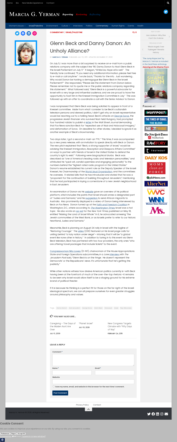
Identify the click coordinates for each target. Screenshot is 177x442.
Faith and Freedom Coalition (112, 204)
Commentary (102, 25)
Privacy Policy (82, 404)
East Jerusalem (74, 308)
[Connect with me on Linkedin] (157, 414)
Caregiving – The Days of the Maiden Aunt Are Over (63, 326)
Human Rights (118, 25)
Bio (17, 3)
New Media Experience (32, 3)
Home (10, 3)
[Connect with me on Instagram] (162, 414)
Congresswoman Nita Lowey (65, 251)
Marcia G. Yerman (60, 57)
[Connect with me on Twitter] (149, 414)
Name (55, 368)
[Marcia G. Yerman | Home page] (56, 14)
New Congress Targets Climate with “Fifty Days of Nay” (120, 326)
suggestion (91, 198)
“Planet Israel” (86, 323)
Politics (89, 25)
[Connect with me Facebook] (153, 414)
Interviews (78, 25)
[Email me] (166, 414)
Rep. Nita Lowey (125, 308)
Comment (57, 352)
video (81, 231)
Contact (50, 3)
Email (98, 368)
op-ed (79, 211)
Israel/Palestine (36, 25)
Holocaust (108, 308)
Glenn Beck (98, 308)
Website (56, 377)
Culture (64, 25)
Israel (116, 308)
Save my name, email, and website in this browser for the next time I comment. (90, 386)
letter (89, 122)
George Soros (121, 115)
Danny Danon (62, 308)
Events (131, 25)
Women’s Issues (16, 25)
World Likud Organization (98, 171)
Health (140, 25)
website (89, 191)
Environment (52, 25)
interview (115, 254)
